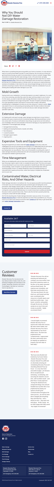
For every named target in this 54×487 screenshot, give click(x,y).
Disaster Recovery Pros (16, 22)
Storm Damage (5, 456)
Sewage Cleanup (6, 461)
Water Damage (5, 447)
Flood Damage (5, 459)
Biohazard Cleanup (6, 449)
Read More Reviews (9, 292)
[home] (9, 3)
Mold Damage (5, 451)
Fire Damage (5, 454)
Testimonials (31, 449)
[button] (50, 3)
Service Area (31, 447)
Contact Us (30, 454)
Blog (29, 451)
